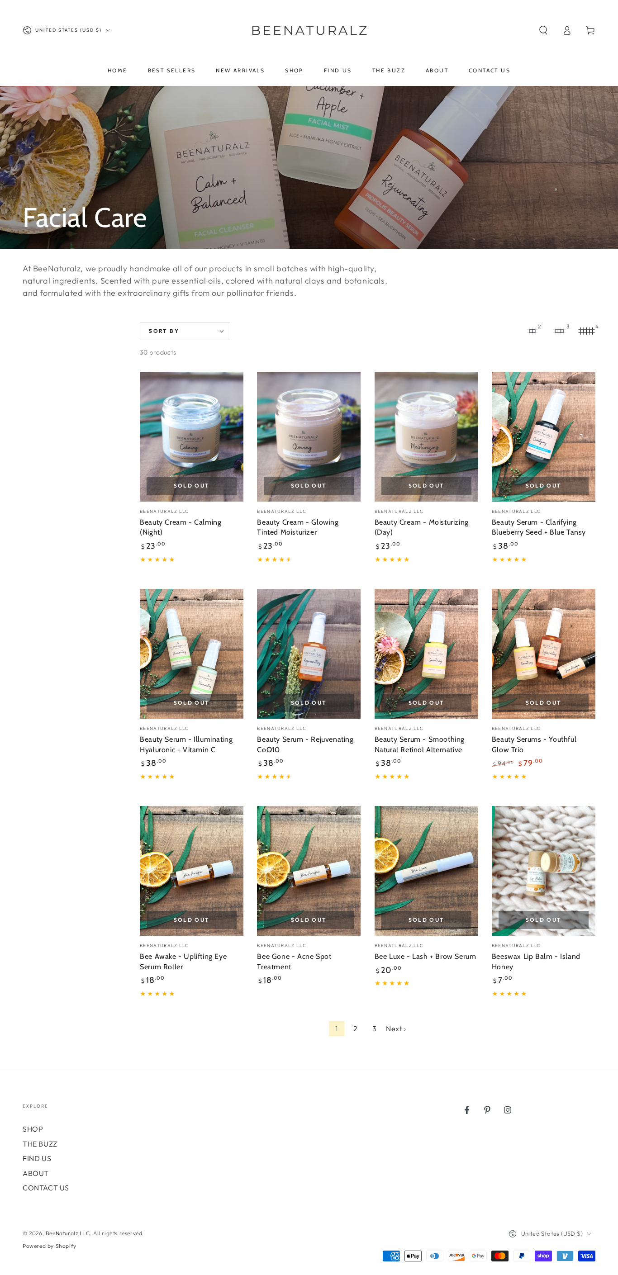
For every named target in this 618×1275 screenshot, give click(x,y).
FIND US (37, 1158)
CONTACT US (46, 1187)
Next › (396, 1028)
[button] (543, 30)
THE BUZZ (40, 1143)
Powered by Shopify (49, 1245)
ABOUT (36, 1173)
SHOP (33, 1128)
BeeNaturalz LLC (68, 1233)
